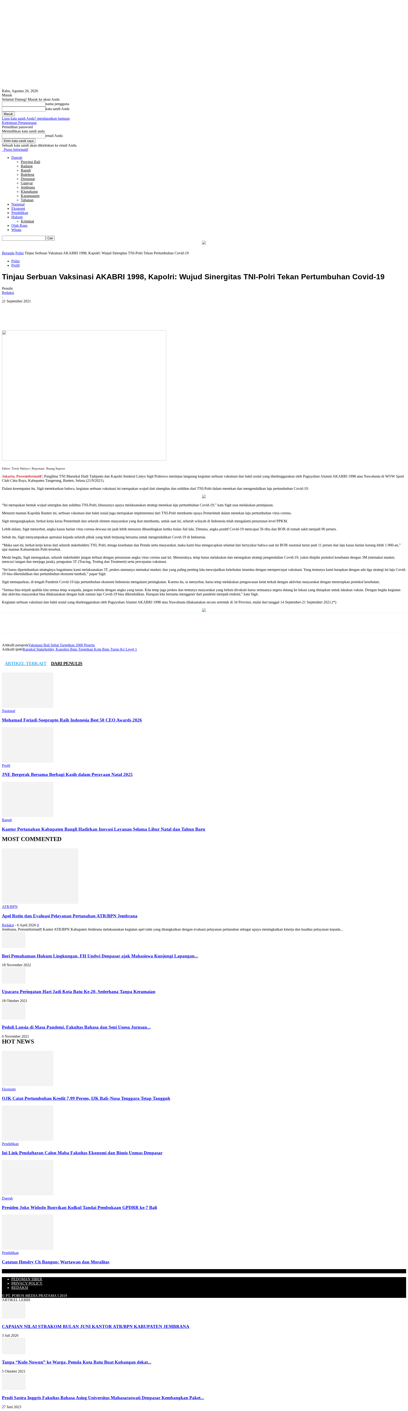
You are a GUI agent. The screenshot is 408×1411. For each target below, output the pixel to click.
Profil (15, 265)
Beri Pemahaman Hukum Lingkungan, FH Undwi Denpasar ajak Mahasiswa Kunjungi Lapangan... (100, 955)
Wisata (16, 230)
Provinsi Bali (30, 162)
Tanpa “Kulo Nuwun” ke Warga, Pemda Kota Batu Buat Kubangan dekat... (76, 1362)
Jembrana (28, 187)
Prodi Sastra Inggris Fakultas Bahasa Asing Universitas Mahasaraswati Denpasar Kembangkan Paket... (103, 1397)
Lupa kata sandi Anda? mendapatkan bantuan (36, 118)
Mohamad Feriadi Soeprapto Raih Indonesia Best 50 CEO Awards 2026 (72, 720)
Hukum (17, 217)
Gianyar (27, 183)
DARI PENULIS (66, 663)
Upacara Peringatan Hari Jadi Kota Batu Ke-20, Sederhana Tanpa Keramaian (78, 991)
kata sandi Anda (57, 109)
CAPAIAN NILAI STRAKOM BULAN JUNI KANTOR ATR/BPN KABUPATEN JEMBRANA (95, 1326)
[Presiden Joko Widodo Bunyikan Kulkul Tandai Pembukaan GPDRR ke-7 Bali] (27, 1194)
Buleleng (27, 175)
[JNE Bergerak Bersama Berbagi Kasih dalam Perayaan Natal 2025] (27, 761)
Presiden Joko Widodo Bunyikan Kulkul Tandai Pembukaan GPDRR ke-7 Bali (79, 1207)
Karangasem (30, 196)
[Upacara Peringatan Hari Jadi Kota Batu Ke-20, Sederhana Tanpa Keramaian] (14, 982)
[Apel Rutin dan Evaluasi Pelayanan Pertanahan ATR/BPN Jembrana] (40, 902)
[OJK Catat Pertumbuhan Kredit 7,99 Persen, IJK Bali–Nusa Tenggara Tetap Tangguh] (27, 1085)
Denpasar (28, 179)
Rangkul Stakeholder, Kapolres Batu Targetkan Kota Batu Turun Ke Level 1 (80, 649)
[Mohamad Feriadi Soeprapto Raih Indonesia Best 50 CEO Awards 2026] (27, 707)
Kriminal (27, 221)
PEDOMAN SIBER (26, 1279)
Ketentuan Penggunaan (19, 123)
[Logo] (2, 150)
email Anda (54, 136)
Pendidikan (19, 213)
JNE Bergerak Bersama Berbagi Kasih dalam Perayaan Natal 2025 (67, 774)
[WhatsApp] (81, 316)
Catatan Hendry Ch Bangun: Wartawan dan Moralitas (55, 1261)
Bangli (26, 170)
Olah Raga (19, 225)
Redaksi (8, 293)
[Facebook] (47, 316)
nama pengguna (57, 104)
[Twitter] (64, 316)
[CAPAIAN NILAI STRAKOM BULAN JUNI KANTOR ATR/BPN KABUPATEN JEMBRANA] (14, 1317)
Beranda (8, 253)
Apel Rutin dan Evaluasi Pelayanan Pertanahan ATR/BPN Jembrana (69, 915)
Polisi (19, 253)
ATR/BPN (10, 907)
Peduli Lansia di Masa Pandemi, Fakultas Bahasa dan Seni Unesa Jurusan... (76, 1027)
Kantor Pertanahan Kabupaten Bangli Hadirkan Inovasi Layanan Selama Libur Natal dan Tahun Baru (103, 829)
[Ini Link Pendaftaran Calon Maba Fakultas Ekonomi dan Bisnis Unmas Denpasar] (27, 1140)
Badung (27, 166)
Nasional (18, 204)
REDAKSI (19, 1288)
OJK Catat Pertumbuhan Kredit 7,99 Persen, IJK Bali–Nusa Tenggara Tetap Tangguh (86, 1098)
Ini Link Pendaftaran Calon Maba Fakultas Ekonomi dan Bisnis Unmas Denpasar (82, 1152)
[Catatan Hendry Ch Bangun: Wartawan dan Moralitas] (27, 1248)
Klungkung (29, 192)
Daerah (16, 158)
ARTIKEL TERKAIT (25, 663)
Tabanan (27, 200)
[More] (98, 317)
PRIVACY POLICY (26, 1283)
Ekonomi (18, 208)
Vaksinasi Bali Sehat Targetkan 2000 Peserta (61, 645)
